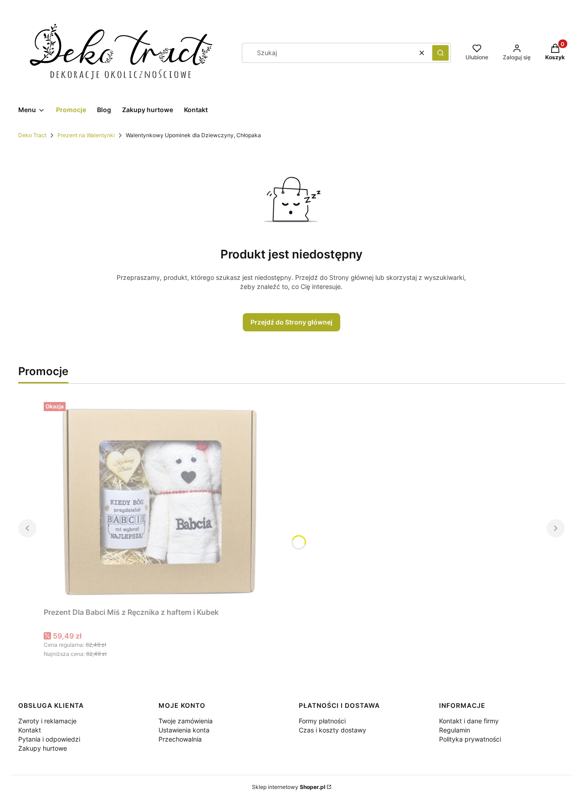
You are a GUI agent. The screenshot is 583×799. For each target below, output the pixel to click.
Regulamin (454, 730)
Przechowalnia (180, 739)
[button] (440, 53)
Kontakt (29, 730)
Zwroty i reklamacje (47, 721)
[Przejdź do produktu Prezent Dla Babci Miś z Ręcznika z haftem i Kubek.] (157, 500)
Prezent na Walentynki (86, 135)
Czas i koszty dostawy (332, 730)
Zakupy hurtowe (42, 748)
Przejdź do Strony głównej (291, 322)
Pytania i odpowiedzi (49, 739)
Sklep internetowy (288, 787)
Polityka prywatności (470, 739)
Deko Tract (32, 135)
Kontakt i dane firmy (469, 721)
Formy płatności (322, 721)
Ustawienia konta (184, 730)
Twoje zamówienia (186, 721)
